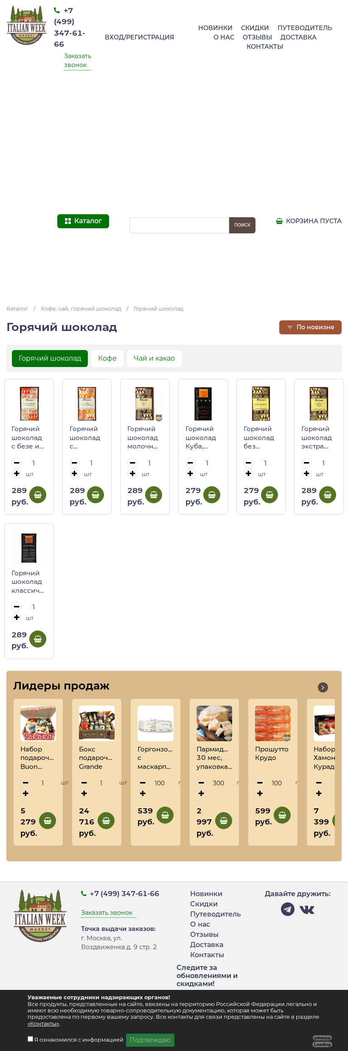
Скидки (255, 28)
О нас (223, 37)
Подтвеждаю (150, 1040)
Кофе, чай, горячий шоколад (81, 308)
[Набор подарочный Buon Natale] (38, 723)
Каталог (17, 308)
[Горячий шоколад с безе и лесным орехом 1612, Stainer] (29, 403)
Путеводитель (305, 28)
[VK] (307, 912)
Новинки (215, 28)
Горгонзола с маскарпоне (155, 758)
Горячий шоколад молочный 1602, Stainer (145, 438)
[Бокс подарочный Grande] (97, 723)
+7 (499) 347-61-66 (123, 894)
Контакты (265, 46)
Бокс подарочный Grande (97, 758)
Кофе (107, 358)
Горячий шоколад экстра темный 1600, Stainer (316, 438)
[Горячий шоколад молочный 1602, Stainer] (145, 403)
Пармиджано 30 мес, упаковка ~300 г (214, 758)
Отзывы (257, 37)
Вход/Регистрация (139, 37)
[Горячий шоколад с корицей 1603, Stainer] (87, 403)
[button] (323, 687)
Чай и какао (154, 358)
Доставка (299, 37)
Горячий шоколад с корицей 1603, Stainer (85, 438)
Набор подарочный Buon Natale (38, 758)
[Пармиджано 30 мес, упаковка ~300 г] (214, 723)
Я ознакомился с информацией (79, 1040)
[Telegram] (288, 912)
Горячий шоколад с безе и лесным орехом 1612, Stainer (26, 438)
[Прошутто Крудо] (273, 723)
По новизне (314, 327)
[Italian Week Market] (26, 149)
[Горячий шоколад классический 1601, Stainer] (29, 548)
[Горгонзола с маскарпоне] (155, 723)
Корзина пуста (313, 221)
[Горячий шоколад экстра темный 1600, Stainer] (319, 403)
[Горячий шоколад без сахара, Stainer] (261, 403)
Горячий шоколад (158, 308)
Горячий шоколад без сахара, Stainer (259, 438)
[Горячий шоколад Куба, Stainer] (203, 403)
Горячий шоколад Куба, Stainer (200, 438)
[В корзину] (37, 494)
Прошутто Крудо (272, 753)
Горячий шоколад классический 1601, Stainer (29, 582)
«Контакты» (43, 1023)
